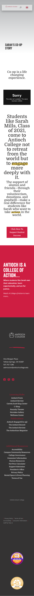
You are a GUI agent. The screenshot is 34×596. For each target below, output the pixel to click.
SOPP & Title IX (8, 523)
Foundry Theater (17, 409)
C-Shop (17, 407)
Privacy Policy (17, 472)
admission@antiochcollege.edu (15, 367)
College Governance (17, 455)
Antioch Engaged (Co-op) (17, 422)
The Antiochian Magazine (17, 430)
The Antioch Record (17, 425)
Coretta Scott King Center (17, 404)
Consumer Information (17, 458)
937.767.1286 (8, 364)
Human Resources (17, 461)
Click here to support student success (17, 232)
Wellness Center (17, 415)
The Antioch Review (17, 428)
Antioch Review (17, 401)
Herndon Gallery (17, 412)
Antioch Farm (17, 398)
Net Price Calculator (17, 464)
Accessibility (17, 449)
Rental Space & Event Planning (17, 475)
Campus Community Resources (17, 452)
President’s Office (17, 469)
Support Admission (17, 467)
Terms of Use (17, 478)
